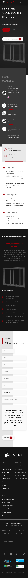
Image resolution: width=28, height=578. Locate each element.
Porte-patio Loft (6, 512)
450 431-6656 (18, 534)
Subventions (5, 472)
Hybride (6, 30)
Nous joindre (5, 488)
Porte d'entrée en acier (8, 499)
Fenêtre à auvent (19, 469)
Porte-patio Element (7, 506)
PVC (14, 30)
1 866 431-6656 (6, 534)
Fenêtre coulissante (20, 472)
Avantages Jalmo (6, 469)
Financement (5, 482)
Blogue (4, 485)
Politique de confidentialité (8, 574)
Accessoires (5, 515)
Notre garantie (6, 479)
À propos (4, 466)
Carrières (4, 475)
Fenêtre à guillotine (20, 475)
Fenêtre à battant (20, 466)
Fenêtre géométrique (21, 479)
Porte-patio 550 (6, 502)
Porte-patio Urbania (7, 509)
